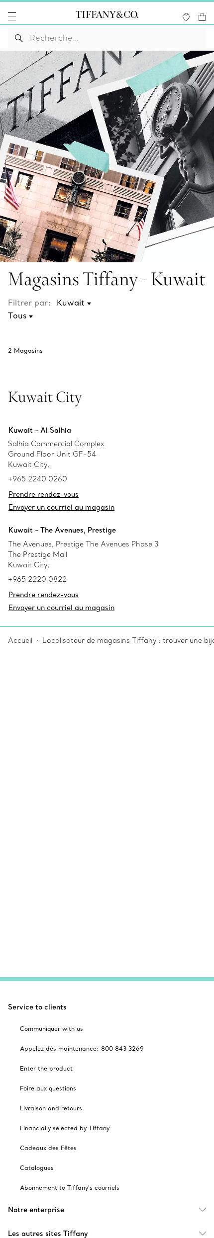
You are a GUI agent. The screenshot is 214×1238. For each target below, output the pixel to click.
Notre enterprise (36, 1209)
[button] (12, 16)
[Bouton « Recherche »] (19, 38)
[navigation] (12, 16)
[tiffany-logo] (107, 16)
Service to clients (37, 1007)
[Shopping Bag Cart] (202, 17)
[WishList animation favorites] (186, 17)
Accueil (20, 640)
